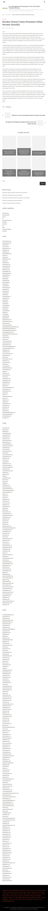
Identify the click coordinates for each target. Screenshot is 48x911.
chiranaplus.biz (5, 559)
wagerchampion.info (6, 753)
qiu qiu (3, 216)
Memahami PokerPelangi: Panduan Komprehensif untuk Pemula (16, 197)
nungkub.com (5, 401)
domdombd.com (5, 839)
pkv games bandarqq (6, 229)
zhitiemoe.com (5, 399)
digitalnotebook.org (6, 673)
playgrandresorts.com (7, 873)
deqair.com (4, 371)
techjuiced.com (5, 262)
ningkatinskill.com (6, 374)
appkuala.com (5, 522)
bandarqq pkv (38, 895)
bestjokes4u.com (5, 657)
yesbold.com (5, 257)
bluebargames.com (6, 442)
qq (2, 218)
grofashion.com (5, 860)
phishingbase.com (6, 864)
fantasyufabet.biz (6, 282)
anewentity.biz (5, 520)
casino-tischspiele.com (7, 492)
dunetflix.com (5, 385)
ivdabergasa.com (6, 349)
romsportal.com (5, 875)
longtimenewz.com (6, 853)
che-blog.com (5, 646)
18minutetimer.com (6, 695)
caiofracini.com (5, 718)
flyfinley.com (5, 650)
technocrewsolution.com (7, 467)
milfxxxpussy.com (6, 389)
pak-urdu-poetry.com (6, 723)
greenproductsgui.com (7, 687)
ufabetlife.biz (5, 294)
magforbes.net (5, 472)
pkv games (9, 106)
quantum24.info (5, 775)
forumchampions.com (7, 440)
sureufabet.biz (5, 303)
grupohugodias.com (6, 369)
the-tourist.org (5, 479)
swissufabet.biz (5, 285)
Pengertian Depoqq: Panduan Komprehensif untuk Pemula (14, 192)
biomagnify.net (5, 417)
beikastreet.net (5, 429)
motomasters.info (6, 769)
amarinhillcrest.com (6, 477)
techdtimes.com (5, 250)
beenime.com (5, 807)
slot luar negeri (11, 892)
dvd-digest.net (5, 556)
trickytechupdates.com (7, 593)
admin (3, 28)
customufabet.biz (6, 305)
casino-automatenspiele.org (8, 490)
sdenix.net (4, 476)
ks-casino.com (5, 364)
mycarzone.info (5, 771)
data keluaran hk (5, 214)
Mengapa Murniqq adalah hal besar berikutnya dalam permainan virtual (9, 152)
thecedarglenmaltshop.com (8, 614)
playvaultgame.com (6, 871)
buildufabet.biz (5, 317)
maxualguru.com (6, 675)
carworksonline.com (6, 456)
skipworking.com (6, 499)
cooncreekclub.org (6, 435)
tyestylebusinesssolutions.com (8, 819)
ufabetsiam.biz (5, 283)
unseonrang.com (5, 721)
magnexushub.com (6, 266)
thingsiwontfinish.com (7, 880)
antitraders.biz (5, 335)
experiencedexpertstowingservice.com (10, 793)
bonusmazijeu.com (6, 828)
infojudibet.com (5, 634)
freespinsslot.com (6, 680)
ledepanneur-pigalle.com (7, 554)
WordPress (36, 909)
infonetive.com (5, 542)
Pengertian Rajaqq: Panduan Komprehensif (11, 203)
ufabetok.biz (5, 312)
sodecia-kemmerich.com (7, 809)
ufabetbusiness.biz (6, 287)
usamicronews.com (6, 859)
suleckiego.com (5, 604)
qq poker (43, 897)
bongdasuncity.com (6, 677)
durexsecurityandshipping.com (8, 346)
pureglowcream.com (6, 526)
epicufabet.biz (5, 308)
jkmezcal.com (5, 816)
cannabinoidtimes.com (7, 686)
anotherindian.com (6, 403)
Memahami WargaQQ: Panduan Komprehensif (12, 195)
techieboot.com (5, 251)
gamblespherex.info (6, 761)
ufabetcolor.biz (5, 291)
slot (39, 892)
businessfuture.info (6, 632)
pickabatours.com (6, 627)
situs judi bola (18, 892)
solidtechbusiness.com (7, 789)
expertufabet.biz (5, 280)
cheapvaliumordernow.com (8, 805)
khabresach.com (5, 597)
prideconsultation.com (7, 652)
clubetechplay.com (6, 837)
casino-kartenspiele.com (7, 488)
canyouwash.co (5, 246)
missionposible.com (6, 584)
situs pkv (5, 892)
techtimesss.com (5, 458)
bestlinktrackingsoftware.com (8, 825)
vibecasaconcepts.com (7, 773)
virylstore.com (5, 460)
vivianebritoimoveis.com (7, 470)
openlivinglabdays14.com (7, 332)
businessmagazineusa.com (8, 778)
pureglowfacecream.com (7, 515)
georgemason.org (6, 616)
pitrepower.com (5, 579)
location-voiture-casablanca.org (9, 796)
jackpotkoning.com (6, 850)
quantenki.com (5, 777)
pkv (3, 225)
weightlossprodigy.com (7, 670)
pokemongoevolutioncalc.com (8, 862)
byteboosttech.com (6, 264)
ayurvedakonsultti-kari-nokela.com (9, 333)
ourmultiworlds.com (6, 433)
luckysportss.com (6, 855)
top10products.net (6, 625)
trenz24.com (5, 497)
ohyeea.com (4, 398)
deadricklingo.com (6, 757)
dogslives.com (5, 732)
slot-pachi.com (5, 678)
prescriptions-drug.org (7, 465)
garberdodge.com (6, 447)
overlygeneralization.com (7, 703)
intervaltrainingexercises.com (8, 818)
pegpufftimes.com (6, 436)
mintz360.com (5, 666)
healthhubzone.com (6, 258)
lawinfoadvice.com (6, 380)
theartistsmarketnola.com (7, 558)
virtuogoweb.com (6, 267)
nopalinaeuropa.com (6, 415)
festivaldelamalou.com (7, 443)
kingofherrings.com (6, 517)
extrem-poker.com (6, 362)
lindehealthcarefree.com (7, 621)
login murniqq (25, 897)
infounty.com (5, 357)
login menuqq (18, 897)
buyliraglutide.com (6, 271)
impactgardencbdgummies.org (8, 412)
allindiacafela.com (6, 574)
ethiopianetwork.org (6, 705)
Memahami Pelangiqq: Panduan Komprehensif (12, 200)
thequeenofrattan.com (7, 737)
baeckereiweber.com (6, 241)
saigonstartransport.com (7, 538)
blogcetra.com (5, 725)
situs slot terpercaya (14, 893)
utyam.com (4, 394)
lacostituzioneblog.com (7, 396)
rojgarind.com (5, 691)
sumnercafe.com (5, 383)
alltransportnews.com (6, 319)
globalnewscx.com (6, 730)
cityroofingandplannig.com (8, 348)
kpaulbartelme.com (6, 798)
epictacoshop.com (6, 543)
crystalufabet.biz (5, 310)
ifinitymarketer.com (6, 848)
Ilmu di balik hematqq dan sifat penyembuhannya (38, 153)
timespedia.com (5, 504)
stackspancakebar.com (7, 561)
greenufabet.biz (5, 289)
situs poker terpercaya (7, 220)
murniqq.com (5, 897)
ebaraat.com (5, 260)
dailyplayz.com (5, 841)
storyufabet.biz (5, 307)
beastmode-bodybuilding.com (8, 629)
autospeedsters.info (6, 752)
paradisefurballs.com (6, 682)
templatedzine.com (6, 378)
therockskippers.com (6, 570)
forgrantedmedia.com (6, 451)
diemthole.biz (5, 508)
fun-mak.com (5, 811)
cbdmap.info (5, 636)
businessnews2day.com (7, 784)
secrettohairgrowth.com (7, 529)
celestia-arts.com (6, 438)
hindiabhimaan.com (6, 595)
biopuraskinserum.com (7, 545)
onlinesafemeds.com (6, 273)
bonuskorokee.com (6, 832)
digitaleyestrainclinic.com (7, 583)
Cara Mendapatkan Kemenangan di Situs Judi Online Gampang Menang (24, 7)
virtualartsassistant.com (7, 802)
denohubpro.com (6, 739)
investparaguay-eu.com (7, 358)
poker (3, 227)
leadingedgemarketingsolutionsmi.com (10, 326)
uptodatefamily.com (6, 391)
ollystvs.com (5, 728)
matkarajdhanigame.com (7, 639)
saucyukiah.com (5, 427)
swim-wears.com (6, 449)
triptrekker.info (5, 766)
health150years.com (6, 463)
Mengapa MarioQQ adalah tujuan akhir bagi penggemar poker (39, 173)
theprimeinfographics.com (8, 803)
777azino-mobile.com (7, 341)
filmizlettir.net (5, 431)
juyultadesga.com (6, 351)
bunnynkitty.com (6, 533)
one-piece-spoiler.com (7, 743)
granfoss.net (5, 572)
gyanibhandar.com (6, 275)
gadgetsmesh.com (6, 707)
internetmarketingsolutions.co (8, 727)
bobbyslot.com (5, 662)
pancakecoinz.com (6, 648)
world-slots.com (5, 643)
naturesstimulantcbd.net (7, 414)
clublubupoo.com (6, 827)
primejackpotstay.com (7, 868)
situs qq (28, 890)
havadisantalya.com (6, 248)
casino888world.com (6, 812)
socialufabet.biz (5, 298)
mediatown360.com (6, 581)
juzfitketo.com (5, 408)
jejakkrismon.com (6, 506)
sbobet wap (32, 895)
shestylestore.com (6, 878)
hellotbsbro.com (5, 712)
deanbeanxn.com (6, 637)
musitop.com (5, 392)
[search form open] (44, 1)
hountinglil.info (5, 653)
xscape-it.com (5, 339)
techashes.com (5, 244)
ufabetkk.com (5, 509)
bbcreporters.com (6, 323)
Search (3, 181)
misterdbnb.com (5, 814)
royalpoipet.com (5, 821)
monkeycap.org (5, 474)
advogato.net (5, 481)
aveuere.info (5, 684)
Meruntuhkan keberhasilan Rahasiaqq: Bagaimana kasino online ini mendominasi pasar (24, 172)
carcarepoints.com (6, 366)
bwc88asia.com (5, 360)
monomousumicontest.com (8, 755)
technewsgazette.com (6, 513)
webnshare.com (5, 702)
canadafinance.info (6, 549)
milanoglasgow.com (6, 565)
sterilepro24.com (6, 787)
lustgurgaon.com (5, 659)
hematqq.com (12, 897)
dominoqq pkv (15, 890)
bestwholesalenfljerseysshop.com (9, 330)
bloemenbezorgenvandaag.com (9, 527)
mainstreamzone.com (6, 698)
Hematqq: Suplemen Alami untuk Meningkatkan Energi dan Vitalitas (9, 172)
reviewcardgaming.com (7, 791)
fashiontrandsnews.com (7, 321)
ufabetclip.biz (5, 278)
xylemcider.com (5, 405)
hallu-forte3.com (5, 567)
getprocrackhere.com (6, 843)
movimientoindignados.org (8, 387)
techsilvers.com (5, 373)
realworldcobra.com (6, 748)
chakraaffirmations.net (7, 655)
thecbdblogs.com (6, 599)
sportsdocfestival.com (7, 877)
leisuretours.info (5, 711)
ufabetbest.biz (5, 301)
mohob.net (4, 668)
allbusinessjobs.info (6, 623)
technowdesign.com (6, 344)
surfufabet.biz (5, 300)
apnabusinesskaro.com (7, 602)
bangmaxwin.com (6, 540)
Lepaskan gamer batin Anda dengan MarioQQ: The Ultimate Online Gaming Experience (24, 151)
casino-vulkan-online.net (7, 577)
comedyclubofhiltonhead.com (8, 800)
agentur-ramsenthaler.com (7, 762)
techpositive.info (5, 720)
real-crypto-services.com (7, 353)
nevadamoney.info (6, 551)
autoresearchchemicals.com (8, 601)
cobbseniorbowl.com (6, 342)
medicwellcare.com (6, 780)
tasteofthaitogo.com (6, 531)
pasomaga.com (5, 410)
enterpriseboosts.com (6, 486)
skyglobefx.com (5, 759)
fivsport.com (5, 376)
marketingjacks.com (6, 590)
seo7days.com (5, 524)
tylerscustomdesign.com (7, 454)
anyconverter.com (6, 502)
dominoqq (4, 222)
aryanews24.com (6, 337)
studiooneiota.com (6, 744)
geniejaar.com (5, 661)
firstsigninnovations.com (7, 445)
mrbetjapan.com (5, 518)
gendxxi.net (4, 768)
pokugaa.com (5, 869)
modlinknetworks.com (7, 852)
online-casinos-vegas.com (7, 586)
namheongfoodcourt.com (7, 563)
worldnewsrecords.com (7, 786)
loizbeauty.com (5, 501)
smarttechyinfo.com (6, 671)
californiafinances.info (7, 547)
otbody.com (4, 493)
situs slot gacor (5, 213)
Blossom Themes (25, 909)
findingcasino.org (6, 746)
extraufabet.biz (5, 292)
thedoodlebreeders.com (7, 367)
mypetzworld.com (6, 355)
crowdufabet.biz (5, 316)
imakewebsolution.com (7, 645)
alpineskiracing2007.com (7, 576)
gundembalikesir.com (6, 253)
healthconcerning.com (7, 689)
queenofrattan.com (6, 736)
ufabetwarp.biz (5, 276)
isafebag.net (4, 483)
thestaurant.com (5, 823)
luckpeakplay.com (6, 857)
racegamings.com (6, 866)
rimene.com (4, 552)
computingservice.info (7, 716)
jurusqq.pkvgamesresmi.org (8, 901)
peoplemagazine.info (6, 242)
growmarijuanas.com (6, 700)
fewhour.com (5, 693)
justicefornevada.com (6, 709)
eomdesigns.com (5, 764)
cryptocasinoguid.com (7, 324)
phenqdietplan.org (6, 382)
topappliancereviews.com (7, 592)
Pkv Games (4, 19)
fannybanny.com (5, 846)
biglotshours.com (6, 269)
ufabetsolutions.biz (6, 296)
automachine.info (6, 750)
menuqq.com (5, 890)
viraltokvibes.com (6, 468)
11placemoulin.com (6, 664)
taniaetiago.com (5, 407)
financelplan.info (6, 630)
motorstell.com (5, 461)
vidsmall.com (5, 782)
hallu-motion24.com (6, 568)
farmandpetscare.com (6, 714)
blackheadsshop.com (6, 794)
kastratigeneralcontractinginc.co (9, 328)
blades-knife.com (6, 741)
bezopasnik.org (5, 535)
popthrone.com (5, 641)
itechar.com (4, 255)
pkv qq (10, 890)
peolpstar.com (5, 452)
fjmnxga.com (5, 536)
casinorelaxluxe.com (6, 835)
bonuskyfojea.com (6, 830)
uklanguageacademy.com (7, 620)
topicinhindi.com (6, 618)
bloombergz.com (6, 485)
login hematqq (32, 897)
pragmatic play (34, 892)
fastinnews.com (5, 844)
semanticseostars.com (7, 696)
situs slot (29, 892)
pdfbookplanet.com (6, 734)
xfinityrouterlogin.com (7, 588)
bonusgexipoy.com (6, 834)
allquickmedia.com (6, 511)
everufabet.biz (5, 314)
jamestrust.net (5, 495)
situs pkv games (42, 890)
